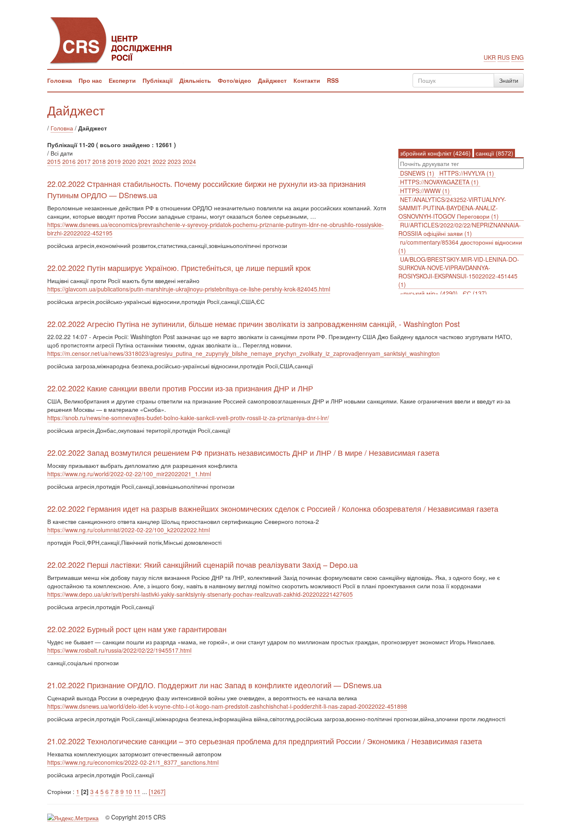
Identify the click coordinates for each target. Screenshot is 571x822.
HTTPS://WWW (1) (424, 190)
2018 (99, 161)
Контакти (306, 80)
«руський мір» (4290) (428, 293)
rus (503, 57)
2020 (129, 161)
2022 (159, 161)
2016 (69, 161)
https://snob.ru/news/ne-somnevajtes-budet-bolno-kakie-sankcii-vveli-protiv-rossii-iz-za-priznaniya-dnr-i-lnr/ (188, 418)
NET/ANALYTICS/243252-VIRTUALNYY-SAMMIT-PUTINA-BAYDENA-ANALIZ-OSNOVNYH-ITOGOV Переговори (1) (452, 207)
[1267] (157, 791)
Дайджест (272, 80)
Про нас (90, 80)
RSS (333, 80)
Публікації (158, 80)
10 (128, 791)
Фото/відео (234, 80)
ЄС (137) (475, 293)
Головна (59, 80)
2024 (189, 161)
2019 (114, 161)
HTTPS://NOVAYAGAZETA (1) (439, 182)
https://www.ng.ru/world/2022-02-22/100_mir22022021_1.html (129, 474)
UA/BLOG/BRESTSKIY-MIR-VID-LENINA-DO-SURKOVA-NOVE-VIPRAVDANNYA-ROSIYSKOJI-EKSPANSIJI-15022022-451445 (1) (458, 271)
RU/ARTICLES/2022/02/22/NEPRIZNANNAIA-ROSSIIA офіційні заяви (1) (459, 229)
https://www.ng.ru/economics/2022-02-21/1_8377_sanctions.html (133, 762)
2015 (54, 161)
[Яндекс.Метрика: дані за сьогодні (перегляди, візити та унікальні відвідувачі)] (73, 818)
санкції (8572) (494, 153)
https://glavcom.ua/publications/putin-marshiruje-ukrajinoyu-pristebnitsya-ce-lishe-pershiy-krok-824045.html (188, 289)
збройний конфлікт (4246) (435, 153)
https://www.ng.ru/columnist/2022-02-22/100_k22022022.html (128, 530)
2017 (84, 161)
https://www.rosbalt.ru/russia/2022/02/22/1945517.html (119, 650)
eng (517, 57)
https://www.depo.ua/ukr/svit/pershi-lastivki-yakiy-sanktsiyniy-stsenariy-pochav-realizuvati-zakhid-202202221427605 (200, 594)
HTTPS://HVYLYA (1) (467, 173)
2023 (174, 161)
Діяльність (195, 80)
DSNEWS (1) (417, 173)
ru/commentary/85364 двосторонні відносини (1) (460, 246)
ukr (490, 57)
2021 (144, 161)
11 (137, 791)
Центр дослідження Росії (115, 40)
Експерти (122, 80)
